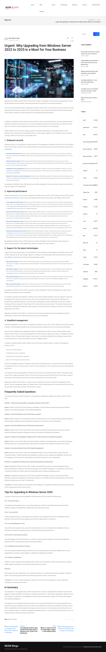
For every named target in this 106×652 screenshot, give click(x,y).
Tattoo (90, 257)
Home (32, 4)
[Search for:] (88, 34)
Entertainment (96, 4)
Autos (53, 4)
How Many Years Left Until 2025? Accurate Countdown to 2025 (89, 90)
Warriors (90, 286)
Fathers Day (90, 192)
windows (14, 619)
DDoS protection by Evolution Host (92, 647)
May (90, 235)
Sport (90, 250)
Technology (63, 4)
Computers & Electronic (90, 185)
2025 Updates (41, 8)
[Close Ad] (53, 651)
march (90, 228)
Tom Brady (90, 264)
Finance (84, 4)
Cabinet (90, 170)
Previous (22, 626)
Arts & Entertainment (90, 142)
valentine (90, 271)
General (90, 214)
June (90, 221)
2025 (9, 619)
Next (54, 626)
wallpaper (90, 279)
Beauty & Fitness (90, 156)
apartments (90, 127)
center (90, 178)
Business (74, 4)
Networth (90, 242)
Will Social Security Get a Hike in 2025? (89, 98)
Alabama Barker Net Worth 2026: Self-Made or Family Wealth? (89, 72)
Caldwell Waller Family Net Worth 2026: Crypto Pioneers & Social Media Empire (89, 62)
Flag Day (90, 206)
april (90, 134)
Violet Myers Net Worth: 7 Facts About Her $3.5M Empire (89, 81)
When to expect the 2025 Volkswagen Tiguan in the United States (48, 629)
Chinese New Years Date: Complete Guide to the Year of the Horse (90, 52)
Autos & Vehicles (90, 149)
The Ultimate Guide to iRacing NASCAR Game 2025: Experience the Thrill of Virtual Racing (29, 630)
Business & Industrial (90, 163)
